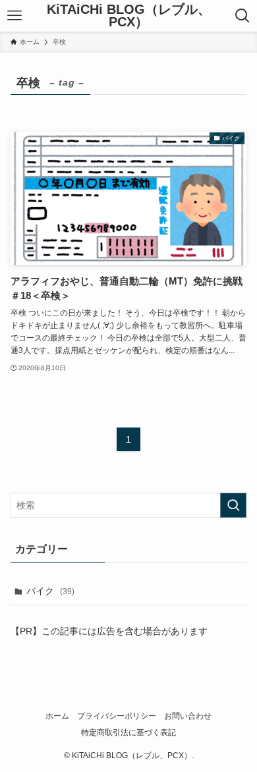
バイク (50, 591)
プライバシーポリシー (116, 715)
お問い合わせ (188, 715)
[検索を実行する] (233, 505)
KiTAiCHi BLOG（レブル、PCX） (129, 16)
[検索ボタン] (242, 16)
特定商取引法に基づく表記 (128, 732)
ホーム (57, 715)
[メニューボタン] (14, 16)
